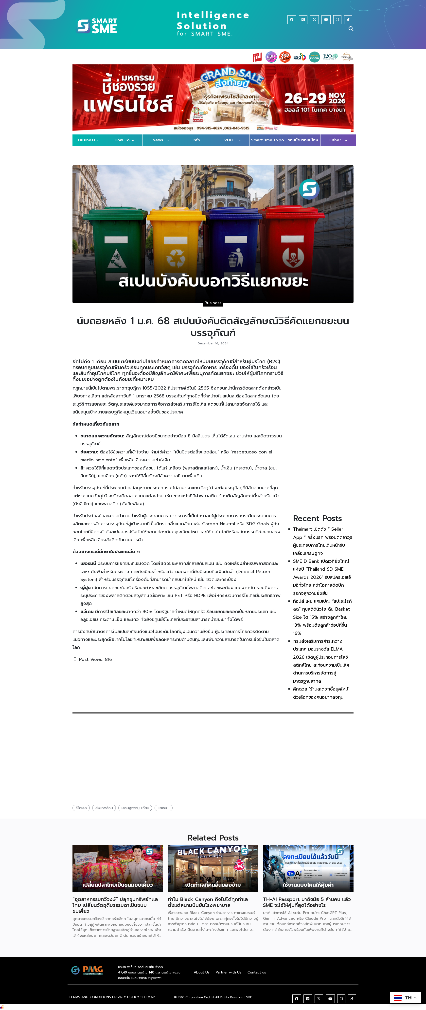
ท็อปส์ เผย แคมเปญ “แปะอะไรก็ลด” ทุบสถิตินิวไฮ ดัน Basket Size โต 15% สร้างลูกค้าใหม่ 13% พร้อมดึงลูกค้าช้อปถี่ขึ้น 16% (322, 621)
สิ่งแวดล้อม (104, 812)
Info (196, 145)
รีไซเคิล (81, 812)
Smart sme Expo (267, 145)
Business (86, 145)
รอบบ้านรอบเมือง (303, 145)
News (158, 145)
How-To (122, 145)
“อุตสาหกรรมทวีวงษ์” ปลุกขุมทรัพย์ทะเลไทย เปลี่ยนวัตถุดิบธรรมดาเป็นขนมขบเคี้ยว (115, 910)
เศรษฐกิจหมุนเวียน (135, 812)
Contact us (257, 977)
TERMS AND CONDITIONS (90, 1002)
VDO (228, 145)
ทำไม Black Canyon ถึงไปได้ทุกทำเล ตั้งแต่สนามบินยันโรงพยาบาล (208, 907)
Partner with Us (228, 977)
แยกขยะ (164, 812)
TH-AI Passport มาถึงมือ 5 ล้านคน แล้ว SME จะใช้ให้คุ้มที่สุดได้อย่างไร (307, 907)
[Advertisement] (323, 437)
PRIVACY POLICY (125, 1002)
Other (335, 145)
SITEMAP (148, 1002)
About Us (202, 977)
